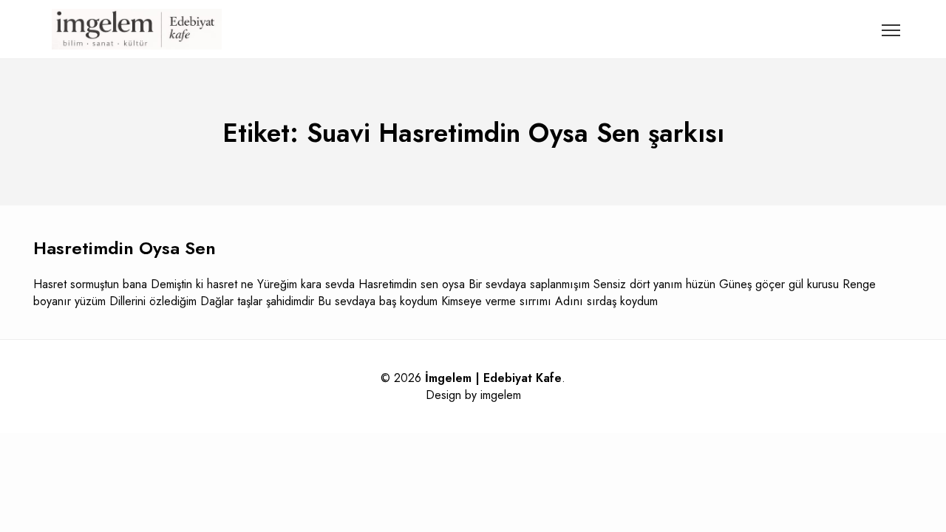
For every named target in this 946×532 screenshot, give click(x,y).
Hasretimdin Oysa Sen (124, 248)
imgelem (500, 394)
